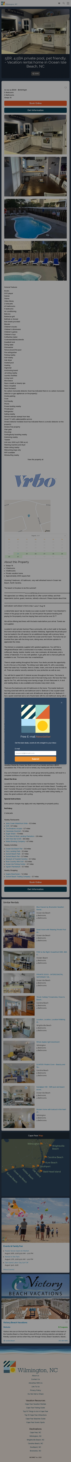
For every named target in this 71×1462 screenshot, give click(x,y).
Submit (35, 759)
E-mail (17, 749)
